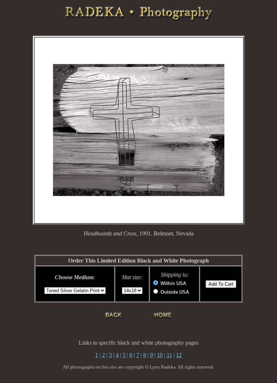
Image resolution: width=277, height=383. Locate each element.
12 (179, 355)
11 (169, 355)
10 (160, 355)
